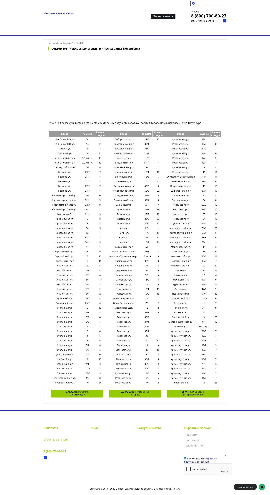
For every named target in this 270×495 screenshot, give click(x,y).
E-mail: (56, 437)
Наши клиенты (141, 30)
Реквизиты (96, 441)
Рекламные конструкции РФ (111, 30)
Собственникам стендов (75, 3)
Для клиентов (100, 3)
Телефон (195, 11)
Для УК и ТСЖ (50, 3)
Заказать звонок (163, 16)
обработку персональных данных (200, 460)
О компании (97, 435)
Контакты (182, 30)
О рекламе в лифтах (78, 30)
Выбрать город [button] (205, 3)
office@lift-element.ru (202, 20)
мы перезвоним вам (192, 393)
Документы (96, 446)
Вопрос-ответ (164, 30)
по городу (135, 393)
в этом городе (77, 393)
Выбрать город (52, 30)
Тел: (55, 449)
